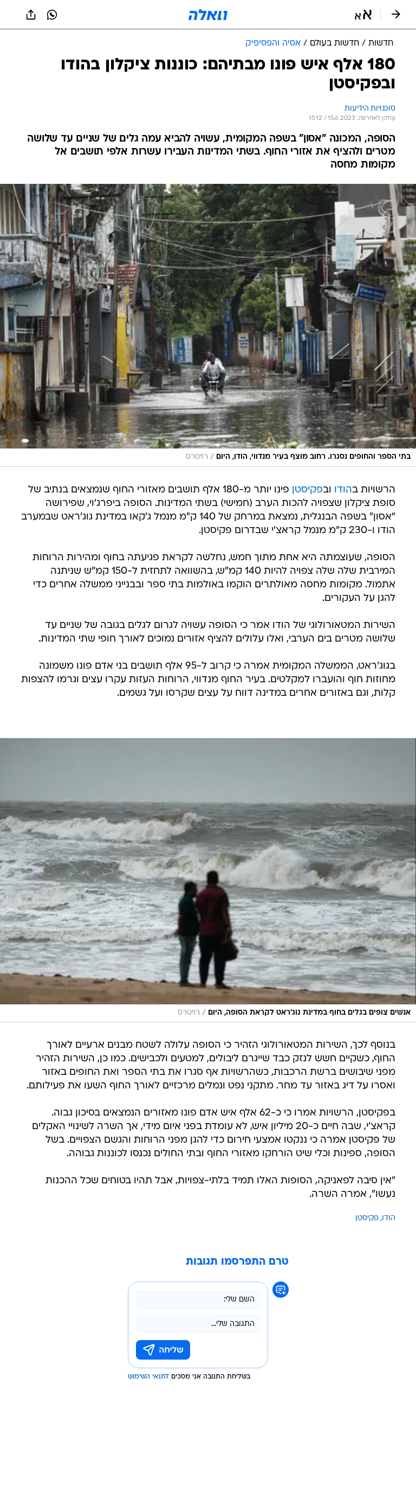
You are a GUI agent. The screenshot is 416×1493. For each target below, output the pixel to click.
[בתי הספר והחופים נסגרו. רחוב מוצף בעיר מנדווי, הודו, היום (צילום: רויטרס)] (208, 325)
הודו (343, 490)
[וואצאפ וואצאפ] (52, 14)
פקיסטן (307, 490)
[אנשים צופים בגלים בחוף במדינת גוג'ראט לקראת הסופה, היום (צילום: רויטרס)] (208, 880)
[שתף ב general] (31, 15)
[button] (363, 15)
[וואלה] (207, 14)
